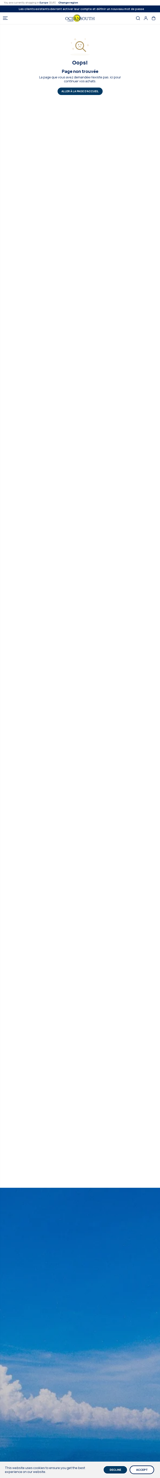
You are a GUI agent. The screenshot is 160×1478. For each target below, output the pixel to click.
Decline (115, 1470)
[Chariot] (153, 18)
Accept (142, 1470)
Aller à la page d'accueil (80, 91)
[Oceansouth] (80, 18)
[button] (5, 18)
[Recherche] (137, 18)
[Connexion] (145, 18)
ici (111, 77)
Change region (68, 2)
